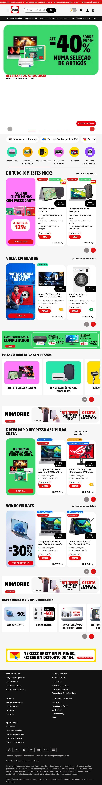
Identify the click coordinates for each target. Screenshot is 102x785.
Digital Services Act (60, 689)
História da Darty (59, 677)
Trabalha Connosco (60, 685)
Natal (54, 718)
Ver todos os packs (86, 173)
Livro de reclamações (15, 742)
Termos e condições (14, 730)
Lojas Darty (56, 681)
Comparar (56, 243)
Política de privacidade (15, 734)
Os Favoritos (52, 18)
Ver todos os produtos (84, 259)
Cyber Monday (58, 714)
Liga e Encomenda (66, 18)
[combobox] (40, 10)
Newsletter (56, 702)
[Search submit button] (51, 10)
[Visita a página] (20, 212)
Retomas (10, 710)
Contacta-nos (12, 681)
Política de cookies (14, 738)
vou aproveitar (20, 563)
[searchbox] (40, 10)
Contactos (10, 726)
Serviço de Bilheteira (14, 702)
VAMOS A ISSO (21, 241)
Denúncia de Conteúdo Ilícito (64, 693)
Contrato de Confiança (15, 689)
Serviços (10, 698)
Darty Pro (10, 714)
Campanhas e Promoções (34, 18)
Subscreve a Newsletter (86, 18)
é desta (21, 316)
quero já (21, 491)
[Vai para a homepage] (15, 10)
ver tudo (86, 123)
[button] (93, 10)
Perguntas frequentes (15, 677)
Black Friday (56, 710)
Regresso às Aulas (14, 18)
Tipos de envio (12, 706)
